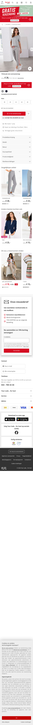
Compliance (28, 459)
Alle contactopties (10, 371)
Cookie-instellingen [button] (16, 463)
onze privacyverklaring (14, 708)
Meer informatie (10, 665)
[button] (2, 2)
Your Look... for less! (8, 391)
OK (16, 718)
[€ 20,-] (11, 183)
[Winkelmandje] (30, 2)
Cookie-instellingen (26, 722)
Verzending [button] (21, 78)
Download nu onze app (16, 415)
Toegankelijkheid (26, 456)
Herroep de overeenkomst (16, 451)
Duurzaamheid (7, 152)
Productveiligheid (8, 157)
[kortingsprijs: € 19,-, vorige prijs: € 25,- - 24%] (11, 266)
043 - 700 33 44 (7, 385)
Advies (3, 401)
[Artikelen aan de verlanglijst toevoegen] (28, 114)
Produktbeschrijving (9, 137)
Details (5, 142)
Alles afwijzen (5, 722)
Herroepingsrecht (18, 459)
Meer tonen (26, 346)
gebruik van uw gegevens (20, 649)
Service (3, 396)
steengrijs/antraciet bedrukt (9, 94)
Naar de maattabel (8, 108)
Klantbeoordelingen (9, 161)
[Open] (30, 19)
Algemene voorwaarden (8, 456)
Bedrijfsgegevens (6, 459)
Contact (4, 361)
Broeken (8, 24)
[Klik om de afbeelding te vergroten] (30, 69)
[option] (2, 91)
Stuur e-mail (8, 366)
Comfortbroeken (16, 24)
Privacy (18, 456)
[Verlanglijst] (26, 2)
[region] (16, 682)
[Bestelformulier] (21, 2)
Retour (5, 147)
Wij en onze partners (7, 648)
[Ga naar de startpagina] (7, 2)
